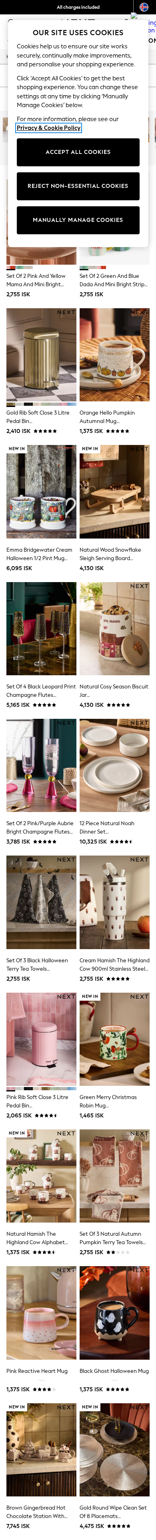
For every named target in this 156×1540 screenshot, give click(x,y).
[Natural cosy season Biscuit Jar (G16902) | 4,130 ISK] (115, 628)
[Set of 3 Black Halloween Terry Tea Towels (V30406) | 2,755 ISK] (41, 902)
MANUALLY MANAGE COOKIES (78, 220)
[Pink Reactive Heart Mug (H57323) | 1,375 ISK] (41, 1312)
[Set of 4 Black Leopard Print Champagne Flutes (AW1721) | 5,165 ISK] (41, 628)
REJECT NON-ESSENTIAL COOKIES (78, 186)
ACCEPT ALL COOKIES (78, 152)
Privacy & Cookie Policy (48, 128)
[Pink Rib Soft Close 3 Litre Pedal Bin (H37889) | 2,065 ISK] (41, 1039)
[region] (78, 133)
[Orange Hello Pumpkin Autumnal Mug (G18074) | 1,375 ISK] (115, 354)
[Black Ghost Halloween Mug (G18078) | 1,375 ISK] (115, 1312)
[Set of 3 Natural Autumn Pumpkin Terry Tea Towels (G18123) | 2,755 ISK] (115, 1176)
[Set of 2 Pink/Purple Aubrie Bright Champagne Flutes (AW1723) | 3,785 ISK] (41, 765)
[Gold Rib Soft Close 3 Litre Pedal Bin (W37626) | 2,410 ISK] (41, 354)
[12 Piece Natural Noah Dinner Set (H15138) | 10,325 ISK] (115, 765)
